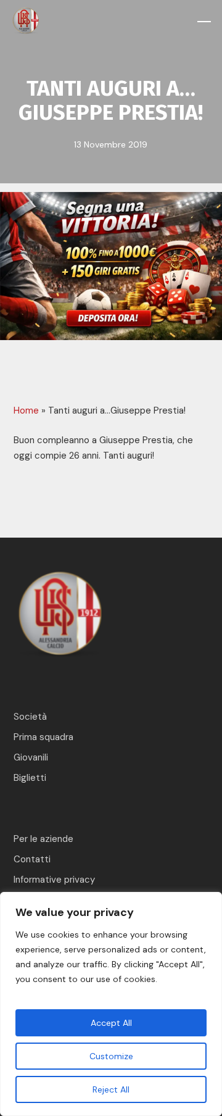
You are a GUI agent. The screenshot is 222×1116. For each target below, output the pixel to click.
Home (26, 410)
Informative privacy (54, 879)
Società (30, 716)
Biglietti (30, 778)
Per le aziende (43, 839)
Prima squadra (43, 737)
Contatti (32, 859)
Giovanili (31, 757)
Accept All (111, 1022)
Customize (111, 1056)
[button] (204, 21)
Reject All (111, 1089)
